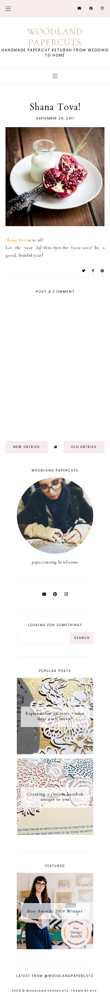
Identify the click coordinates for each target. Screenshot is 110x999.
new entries (26, 447)
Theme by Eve (84, 991)
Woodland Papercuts (55, 37)
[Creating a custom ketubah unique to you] (55, 833)
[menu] (8, 8)
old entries (84, 447)
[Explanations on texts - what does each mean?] (55, 752)
